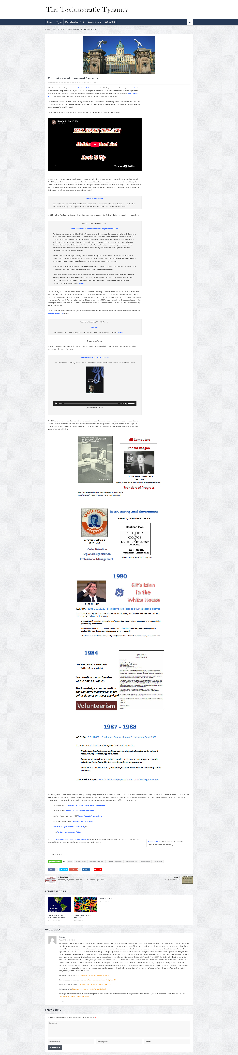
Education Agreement (115, 862)
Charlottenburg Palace (96, 862)
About (58, 22)
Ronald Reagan (145, 862)
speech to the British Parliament (82, 88)
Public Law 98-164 (154, 842)
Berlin (70, 862)
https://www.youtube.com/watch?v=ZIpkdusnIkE (100, 980)
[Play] (56, 403)
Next (176, 877)
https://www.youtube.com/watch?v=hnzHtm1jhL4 (75, 996)
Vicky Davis (59, 82)
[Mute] (126, 403)
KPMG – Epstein (106, 898)
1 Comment (94, 82)
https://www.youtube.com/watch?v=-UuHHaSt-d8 (89, 989)
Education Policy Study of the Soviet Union (68, 827)
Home (49, 22)
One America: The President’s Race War (57, 916)
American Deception (55, 313)
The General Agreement (94, 198)
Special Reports (94, 22)
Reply (63, 1001)
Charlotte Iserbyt (80, 862)
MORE (81, 283)
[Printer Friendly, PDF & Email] (55, 862)
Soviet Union (158, 862)
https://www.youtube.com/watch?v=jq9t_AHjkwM (92, 975)
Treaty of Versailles (172, 879)
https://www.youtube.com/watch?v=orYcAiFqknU (94, 984)
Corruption (85, 82)
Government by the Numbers (82, 916)
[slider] (131, 403)
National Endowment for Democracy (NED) (72, 839)
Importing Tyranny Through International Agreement (81, 879)
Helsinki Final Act (131, 862)
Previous (64, 877)
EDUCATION (110, 22)
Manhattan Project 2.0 (74, 22)
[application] (94, 403)
